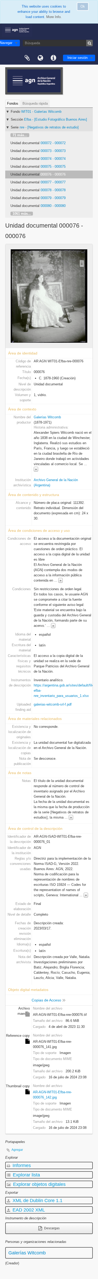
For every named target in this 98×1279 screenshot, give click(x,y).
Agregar (17, 1150)
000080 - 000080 (53, 206)
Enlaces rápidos (53, 58)
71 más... (20, 135)
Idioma (40, 58)
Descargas (51, 1228)
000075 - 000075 (53, 166)
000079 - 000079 (53, 198)
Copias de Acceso (46, 1000)
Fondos (12, 103)
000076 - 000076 (53, 174)
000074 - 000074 (53, 159)
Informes (21, 1165)
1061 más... (22, 214)
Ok (82, 6)
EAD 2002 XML (28, 1210)
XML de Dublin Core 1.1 (36, 1200)
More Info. (54, 17)
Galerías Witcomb (47, 417)
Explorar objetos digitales (39, 1184)
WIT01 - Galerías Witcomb (41, 112)
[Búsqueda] (89, 43)
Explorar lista (25, 1174)
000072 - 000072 (53, 143)
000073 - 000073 (53, 151)
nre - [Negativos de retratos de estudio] (49, 127)
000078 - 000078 (53, 190)
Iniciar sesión (77, 58)
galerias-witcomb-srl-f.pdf (53, 704)
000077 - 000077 (53, 182)
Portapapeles (27, 58)
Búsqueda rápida (35, 103)
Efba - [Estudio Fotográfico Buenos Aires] (55, 119)
